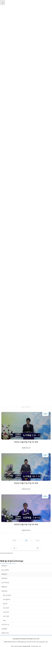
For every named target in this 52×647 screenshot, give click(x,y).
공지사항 (6, 616)
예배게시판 (5, 633)
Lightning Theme (25, 641)
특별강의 (4, 587)
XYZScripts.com (36, 646)
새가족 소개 (5, 624)
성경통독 (4, 628)
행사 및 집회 (7, 595)
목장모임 (4, 591)
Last (37, 540)
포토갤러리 (6, 599)
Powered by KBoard (6, 553)
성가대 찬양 (5, 582)
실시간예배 (5, 570)
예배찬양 (4, 578)
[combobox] (15, 548)
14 (26, 540)
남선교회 (6, 612)
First (14, 540)
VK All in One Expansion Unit (40, 641)
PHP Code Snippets (17, 646)
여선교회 (6, 608)
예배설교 (4, 574)
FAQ (4, 620)
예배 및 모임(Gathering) (11, 561)
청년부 (5, 603)
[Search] (37, 548)
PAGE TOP (48, 625)
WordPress (14, 641)
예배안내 (4, 565)
